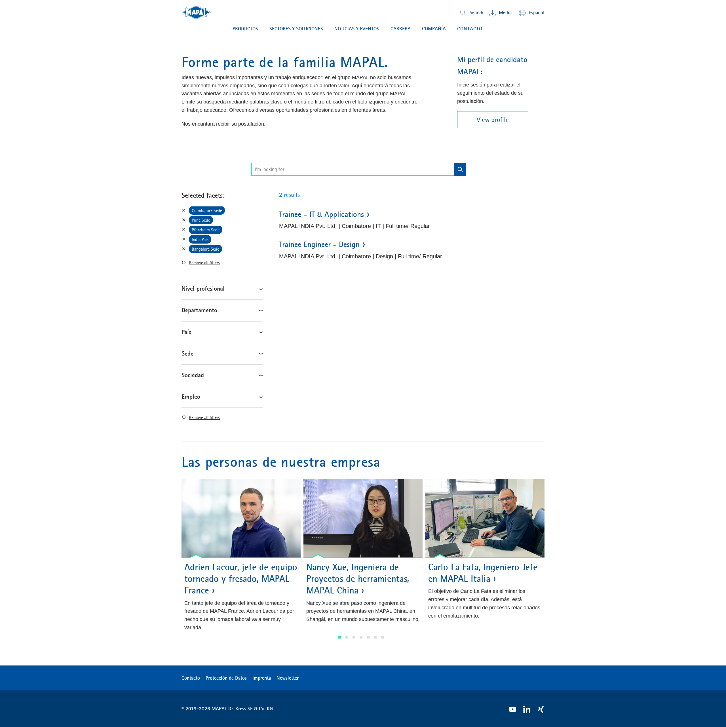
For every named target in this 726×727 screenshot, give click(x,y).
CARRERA (401, 29)
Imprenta (261, 678)
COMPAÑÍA (434, 29)
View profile (493, 119)
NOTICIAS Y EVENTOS (356, 29)
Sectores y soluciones (296, 29)
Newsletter (288, 678)
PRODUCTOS (245, 29)
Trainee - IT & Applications (321, 214)
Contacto (191, 678)
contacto (469, 29)
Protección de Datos (226, 678)
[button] (339, 637)
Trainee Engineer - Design (319, 244)
